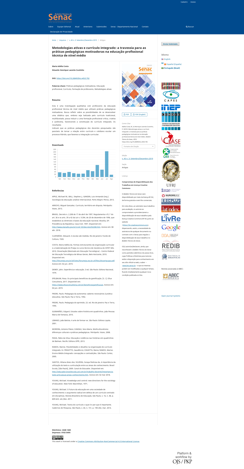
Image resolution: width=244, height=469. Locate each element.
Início (54, 40)
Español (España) (174, 64)
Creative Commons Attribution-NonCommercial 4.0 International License (108, 441)
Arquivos (62, 40)
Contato (145, 26)
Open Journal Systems (170, 296)
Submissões (101, 26)
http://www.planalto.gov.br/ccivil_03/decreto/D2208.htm (76, 227)
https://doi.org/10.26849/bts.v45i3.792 (73, 78)
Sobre (50, 26)
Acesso (193, 2)
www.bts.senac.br (129, 265)
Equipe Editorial (64, 26)
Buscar (191, 26)
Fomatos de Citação (131, 146)
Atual (77, 26)
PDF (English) (140, 114)
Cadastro (184, 2)
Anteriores (87, 26)
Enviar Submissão (170, 44)
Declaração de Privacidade (61, 31)
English (167, 59)
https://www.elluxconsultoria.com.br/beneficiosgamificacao (77, 285)
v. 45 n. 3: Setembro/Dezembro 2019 (83, 40)
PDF (127, 114)
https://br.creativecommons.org (135, 225)
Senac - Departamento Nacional (124, 26)
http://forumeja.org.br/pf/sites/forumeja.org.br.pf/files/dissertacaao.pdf (83, 260)
